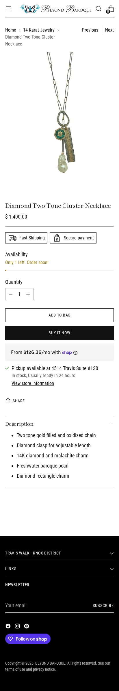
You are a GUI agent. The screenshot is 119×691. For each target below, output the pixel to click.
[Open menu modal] (8, 9)
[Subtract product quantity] (10, 294)
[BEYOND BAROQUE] (56, 8)
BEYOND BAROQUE (50, 663)
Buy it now (59, 332)
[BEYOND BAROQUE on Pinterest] (27, 627)
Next (109, 30)
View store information (33, 383)
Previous (90, 30)
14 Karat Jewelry (39, 30)
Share (19, 401)
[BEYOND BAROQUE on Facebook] (8, 627)
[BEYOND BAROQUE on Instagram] (17, 627)
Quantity (14, 282)
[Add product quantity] (28, 294)
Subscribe (103, 605)
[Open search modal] (98, 9)
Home (10, 30)
